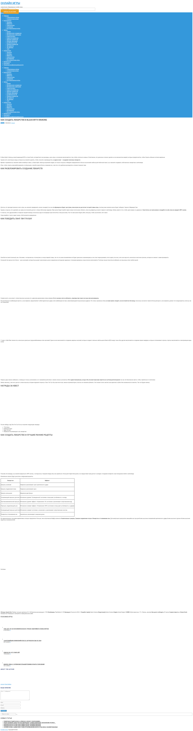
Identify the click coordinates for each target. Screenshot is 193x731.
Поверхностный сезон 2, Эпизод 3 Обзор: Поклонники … (22, 721)
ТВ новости (10, 46)
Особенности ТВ (12, 42)
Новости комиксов (12, 38)
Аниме (9, 31)
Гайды (6, 30)
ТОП (8, 49)
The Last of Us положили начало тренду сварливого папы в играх (26, 629)
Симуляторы (11, 25)
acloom (2, 684)
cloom (13, 123)
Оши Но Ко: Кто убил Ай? (12, 652)
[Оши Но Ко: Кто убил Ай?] (8, 651)
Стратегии (10, 27)
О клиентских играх (13, 19)
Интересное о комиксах (14, 33)
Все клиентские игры (13, 60)
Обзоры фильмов (12, 41)
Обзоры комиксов (12, 39)
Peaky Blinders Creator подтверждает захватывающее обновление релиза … (30, 722)
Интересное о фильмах (14, 35)
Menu (2, 13)
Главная (6, 16)
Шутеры (9, 54)
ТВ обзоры (10, 47)
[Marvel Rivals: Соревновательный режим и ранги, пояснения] (8, 663)
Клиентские (7, 50)
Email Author (8, 684)
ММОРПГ (9, 23)
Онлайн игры (10, 3)
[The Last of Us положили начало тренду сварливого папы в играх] (8, 627)
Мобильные (7, 61)
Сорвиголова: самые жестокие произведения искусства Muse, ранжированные (31, 727)
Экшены (9, 22)
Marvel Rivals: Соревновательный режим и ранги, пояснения (24, 664)
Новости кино (11, 36)
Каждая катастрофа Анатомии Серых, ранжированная (22, 724)
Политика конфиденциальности (13, 65)
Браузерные (7, 20)
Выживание (10, 58)
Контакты (7, 63)
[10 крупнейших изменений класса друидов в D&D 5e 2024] (8, 639)
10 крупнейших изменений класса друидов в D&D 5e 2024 (22, 640)
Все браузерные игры (13, 28)
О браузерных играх (13, 17)
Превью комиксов (12, 44)
